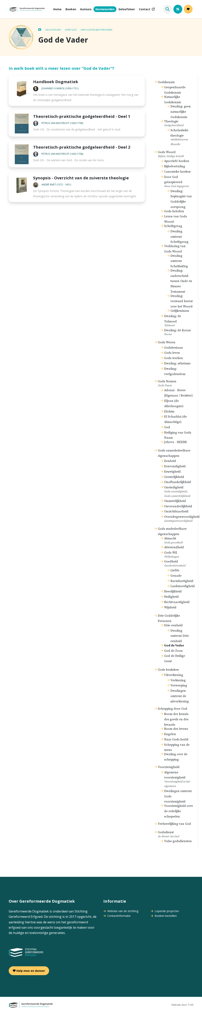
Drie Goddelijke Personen (96, 29)
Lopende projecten (166, 911)
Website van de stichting (122, 911)
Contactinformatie (119, 916)
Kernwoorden (104, 9)
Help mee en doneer (30, 971)
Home (57, 9)
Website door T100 (182, 1004)
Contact (144, 9)
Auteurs (86, 9)
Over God (71, 29)
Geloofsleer (126, 9)
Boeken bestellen (165, 916)
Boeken (70, 9)
